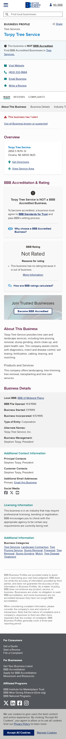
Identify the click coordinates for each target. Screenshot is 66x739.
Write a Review (18, 85)
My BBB (58, 4)
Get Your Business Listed (17, 666)
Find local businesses (23, 14)
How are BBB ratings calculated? (33, 286)
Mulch (39, 553)
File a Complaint (13, 653)
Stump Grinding (25, 553)
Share (59, 24)
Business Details (40, 107)
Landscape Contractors (34, 547)
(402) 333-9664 (18, 72)
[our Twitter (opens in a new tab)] (6, 705)
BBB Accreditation (14, 669)
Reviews (19, 97)
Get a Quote (10, 646)
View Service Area (23, 168)
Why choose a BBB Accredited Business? (33, 230)
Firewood (49, 550)
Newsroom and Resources (18, 676)
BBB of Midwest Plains (31, 398)
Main (6, 97)
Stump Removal (33, 550)
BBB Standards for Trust (33, 214)
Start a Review (11, 650)
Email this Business (25, 482)
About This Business (13, 107)
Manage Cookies (47, 732)
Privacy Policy (22, 724)
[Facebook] (6, 493)
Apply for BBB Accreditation (20, 673)
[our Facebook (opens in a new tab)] (19, 705)
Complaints (36, 97)
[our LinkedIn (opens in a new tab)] (13, 705)
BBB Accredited (43, 46)
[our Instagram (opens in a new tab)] (26, 705)
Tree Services (12, 547)
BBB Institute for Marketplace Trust (23, 689)
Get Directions (20, 162)
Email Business (17, 78)
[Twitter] (12, 493)
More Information (33, 275)
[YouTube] (17, 493)
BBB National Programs (17, 696)
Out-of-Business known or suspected (26, 124)
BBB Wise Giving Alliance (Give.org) (24, 693)
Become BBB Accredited (33, 311)
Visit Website (16, 65)
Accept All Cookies (18, 733)
